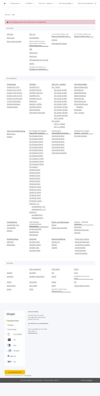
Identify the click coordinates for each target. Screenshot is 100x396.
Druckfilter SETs (34, 95)
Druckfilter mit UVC (35, 98)
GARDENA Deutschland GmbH (81, 277)
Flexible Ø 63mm (34, 184)
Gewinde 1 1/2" (34, 204)
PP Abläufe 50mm (35, 195)
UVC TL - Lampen (59, 127)
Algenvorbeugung (80, 95)
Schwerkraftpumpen (13, 104)
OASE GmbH (56, 269)
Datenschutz (33, 53)
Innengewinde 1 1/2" (38, 206)
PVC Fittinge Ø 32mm (36, 141)
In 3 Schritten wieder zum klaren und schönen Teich (60, 35)
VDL (53, 273)
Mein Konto (10, 38)
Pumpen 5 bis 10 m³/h (14, 90)
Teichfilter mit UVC (35, 90)
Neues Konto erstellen (14, 41)
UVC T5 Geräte (58, 118)
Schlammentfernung (81, 104)
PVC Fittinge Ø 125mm (36, 161)
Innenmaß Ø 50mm (58, 150)
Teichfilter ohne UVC (36, 93)
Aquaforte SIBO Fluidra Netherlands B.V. (59, 290)
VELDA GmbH (11, 285)
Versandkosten (34, 38)
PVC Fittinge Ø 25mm (36, 139)
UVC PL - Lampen (59, 124)
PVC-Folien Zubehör (80, 136)
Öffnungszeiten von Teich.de (38, 60)
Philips (76, 269)
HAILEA (9, 282)
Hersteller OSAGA (35, 245)
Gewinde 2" (33, 212)
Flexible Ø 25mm (34, 172)
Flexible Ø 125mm (35, 189)
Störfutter (77, 233)
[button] (94, 3)
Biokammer (33, 101)
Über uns (32, 34)
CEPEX (31, 289)
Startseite (10, 34)
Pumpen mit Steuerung (14, 98)
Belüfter (54, 245)
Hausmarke (33, 282)
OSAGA (9, 289)
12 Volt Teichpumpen (14, 101)
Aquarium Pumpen (81, 253)
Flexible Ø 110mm (35, 187)
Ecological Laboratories (36, 276)
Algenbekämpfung (80, 93)
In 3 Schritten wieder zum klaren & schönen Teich (82, 35)
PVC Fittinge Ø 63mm (36, 150)
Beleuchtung (11, 134)
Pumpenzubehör (12, 107)
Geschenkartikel (80, 247)
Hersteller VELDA (34, 250)
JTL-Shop (90, 380)
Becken (54, 225)
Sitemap (54, 40)
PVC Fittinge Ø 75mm (36, 153)
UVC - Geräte (56, 87)
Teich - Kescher (79, 112)
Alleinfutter (78, 227)
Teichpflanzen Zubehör (82, 245)
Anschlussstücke (80, 250)
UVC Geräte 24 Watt (60, 93)
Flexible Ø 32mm (34, 175)
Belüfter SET (56, 242)
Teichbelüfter (11, 228)
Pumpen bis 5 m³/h (13, 87)
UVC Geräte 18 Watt (60, 90)
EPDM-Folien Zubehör (82, 239)
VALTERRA (32, 273)
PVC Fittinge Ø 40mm (36, 144)
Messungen (78, 110)
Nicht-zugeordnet (35, 269)
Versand (29, 375)
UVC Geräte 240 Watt (61, 115)
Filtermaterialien (34, 110)
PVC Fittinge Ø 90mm (36, 156)
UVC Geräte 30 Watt (60, 95)
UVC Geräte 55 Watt (60, 101)
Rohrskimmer (33, 235)
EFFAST (54, 276)
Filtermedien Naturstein (37, 112)
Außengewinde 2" (37, 218)
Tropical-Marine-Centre (81, 285)
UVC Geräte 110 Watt (61, 107)
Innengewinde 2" (37, 215)
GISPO (54, 285)
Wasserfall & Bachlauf (82, 242)
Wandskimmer (34, 232)
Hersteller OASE (34, 242)
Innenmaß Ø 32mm (58, 141)
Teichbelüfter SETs (13, 225)
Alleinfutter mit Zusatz (81, 230)
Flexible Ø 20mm (34, 170)
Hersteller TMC (34, 247)
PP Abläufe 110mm (35, 201)
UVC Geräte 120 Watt (61, 110)
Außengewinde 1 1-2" (39, 209)
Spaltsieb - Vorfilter (35, 104)
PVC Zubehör (33, 167)
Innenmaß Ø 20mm (58, 136)
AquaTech (10, 276)
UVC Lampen (56, 121)
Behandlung (11, 245)
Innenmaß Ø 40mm (58, 147)
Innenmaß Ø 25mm (58, 139)
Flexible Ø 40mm (34, 178)
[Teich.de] (5, 3)
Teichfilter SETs (34, 87)
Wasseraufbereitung (81, 87)
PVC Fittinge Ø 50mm (36, 147)
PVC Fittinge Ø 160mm (36, 164)
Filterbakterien (79, 90)
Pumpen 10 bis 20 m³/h (14, 93)
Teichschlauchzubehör (59, 153)
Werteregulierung (80, 101)
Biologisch (79, 107)
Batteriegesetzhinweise (59, 43)
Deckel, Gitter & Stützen (59, 228)
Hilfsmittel (10, 242)
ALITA (76, 273)
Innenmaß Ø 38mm (58, 144)
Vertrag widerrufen (14, 372)
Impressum (33, 56)
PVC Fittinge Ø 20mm (36, 136)
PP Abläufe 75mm (35, 198)
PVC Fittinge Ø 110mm (36, 158)
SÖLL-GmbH (33, 285)
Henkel (54, 282)
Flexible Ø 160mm (35, 192)
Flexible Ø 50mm (34, 181)
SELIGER (9, 273)
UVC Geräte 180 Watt (61, 112)
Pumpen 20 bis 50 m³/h (14, 95)
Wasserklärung (79, 98)
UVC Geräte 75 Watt (60, 104)
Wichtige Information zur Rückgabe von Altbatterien (38, 68)
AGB (30, 49)
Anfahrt (31, 63)
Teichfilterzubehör (35, 107)
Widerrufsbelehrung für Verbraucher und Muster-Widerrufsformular (37, 43)
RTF (75, 282)
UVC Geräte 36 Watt (60, 98)
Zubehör (9, 137)
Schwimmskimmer (35, 229)
